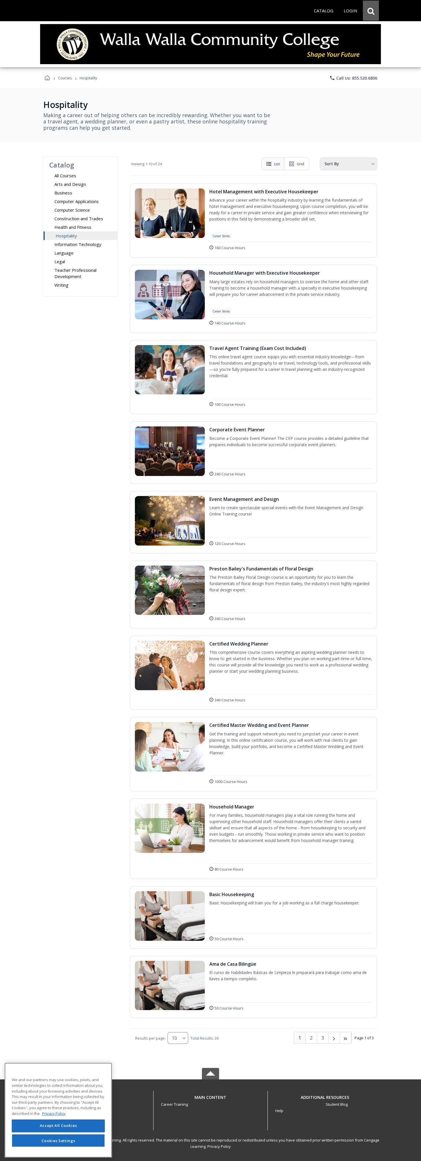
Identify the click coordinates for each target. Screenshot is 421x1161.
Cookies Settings (58, 1140)
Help (279, 1110)
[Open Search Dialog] (371, 11)
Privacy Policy (219, 1146)
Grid (300, 163)
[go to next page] (334, 1038)
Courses (65, 78)
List (277, 163)
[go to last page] (345, 1038)
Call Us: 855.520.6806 (353, 78)
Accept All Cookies (58, 1125)
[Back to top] (210, 1100)
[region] (58, 1110)
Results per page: (150, 1038)
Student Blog (337, 1104)
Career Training (174, 1104)
